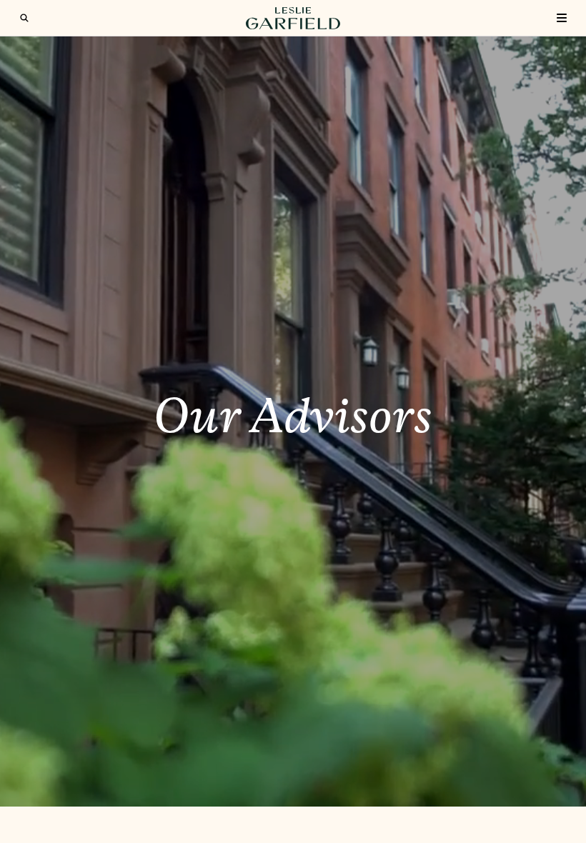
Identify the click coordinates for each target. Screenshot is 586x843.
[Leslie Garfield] (293, 18)
